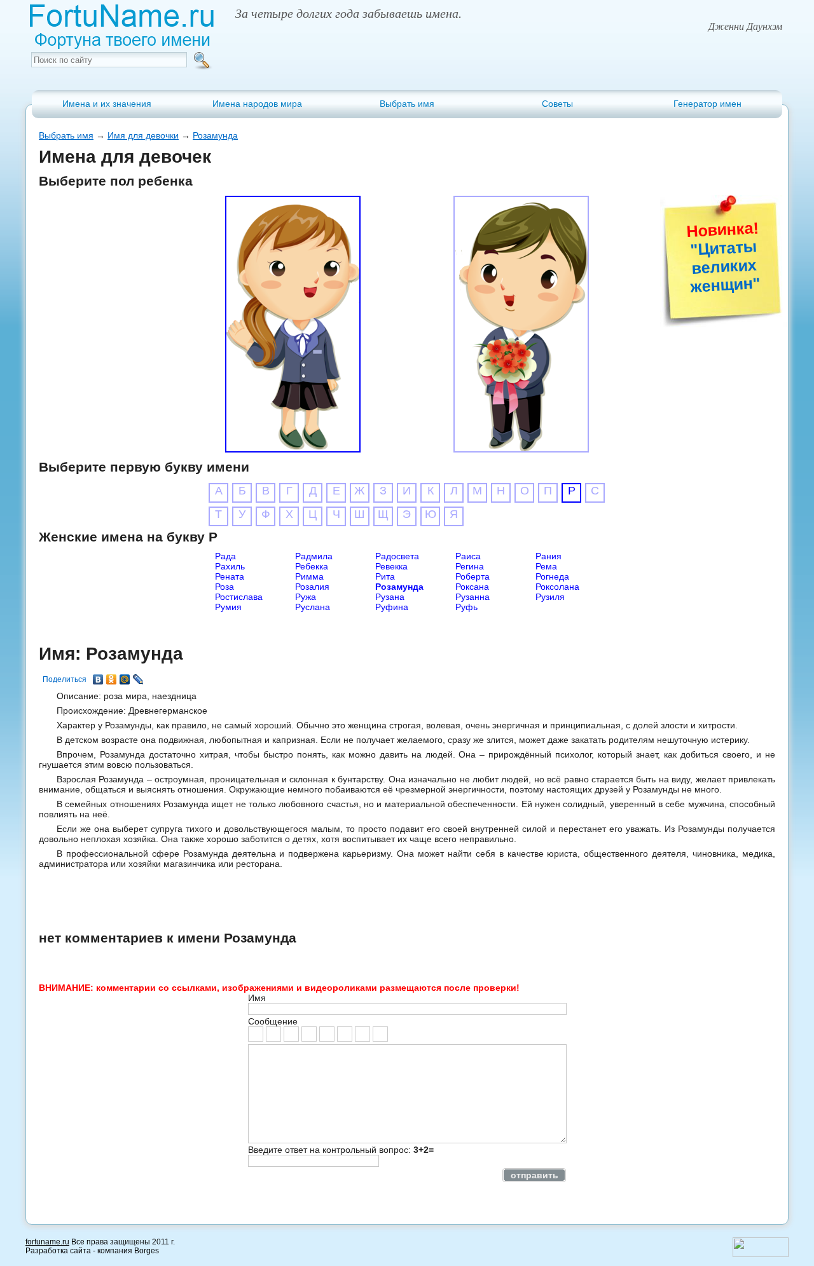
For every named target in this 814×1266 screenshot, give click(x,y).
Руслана (312, 607)
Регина (469, 566)
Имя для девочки (143, 135)
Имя (257, 998)
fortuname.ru (47, 1241)
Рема (546, 566)
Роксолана (557, 587)
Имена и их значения (106, 104)
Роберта (472, 576)
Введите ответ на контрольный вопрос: (341, 1150)
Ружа (305, 597)
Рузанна (472, 597)
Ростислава (239, 597)
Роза (224, 587)
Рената (229, 576)
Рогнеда (552, 576)
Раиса (468, 556)
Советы (557, 104)
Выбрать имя (407, 104)
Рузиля (550, 597)
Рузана (389, 597)
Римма (309, 576)
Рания (548, 556)
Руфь (466, 607)
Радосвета (397, 556)
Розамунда (215, 135)
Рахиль (230, 566)
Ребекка (311, 566)
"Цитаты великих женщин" (725, 266)
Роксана (472, 587)
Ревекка (391, 566)
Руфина (391, 607)
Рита (385, 576)
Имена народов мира (257, 104)
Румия (228, 607)
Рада (225, 556)
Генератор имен (707, 104)
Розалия (312, 587)
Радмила (314, 556)
